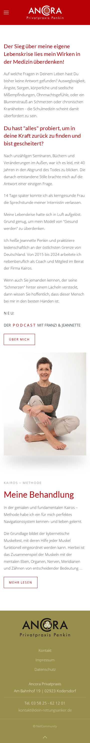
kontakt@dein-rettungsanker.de (45, 710)
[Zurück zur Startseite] (45, 12)
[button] (6, 12)
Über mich (19, 339)
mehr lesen (20, 582)
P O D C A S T (24, 325)
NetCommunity (46, 726)
